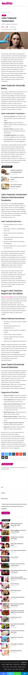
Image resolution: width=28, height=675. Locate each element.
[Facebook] (2, 454)
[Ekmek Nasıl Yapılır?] (5, 592)
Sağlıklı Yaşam (9, 664)
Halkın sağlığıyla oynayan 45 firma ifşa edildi (18, 531)
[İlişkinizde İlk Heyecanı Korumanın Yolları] (5, 526)
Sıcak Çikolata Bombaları (17, 597)
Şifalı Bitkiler (23, 664)
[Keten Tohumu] (5, 559)
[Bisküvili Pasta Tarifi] (5, 619)
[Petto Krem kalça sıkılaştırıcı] (5, 552)
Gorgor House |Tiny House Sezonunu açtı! (18, 564)
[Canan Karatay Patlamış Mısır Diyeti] (5, 633)
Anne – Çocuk (6, 666)
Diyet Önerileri (13, 666)
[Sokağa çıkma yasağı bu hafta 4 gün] (5, 539)
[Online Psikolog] (5, 586)
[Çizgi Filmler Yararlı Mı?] (5, 639)
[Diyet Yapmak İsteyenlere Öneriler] (5, 626)
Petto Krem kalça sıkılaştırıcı (18, 550)
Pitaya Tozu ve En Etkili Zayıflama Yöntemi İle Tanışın (19, 577)
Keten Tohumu (14, 557)
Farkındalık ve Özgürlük (17, 644)
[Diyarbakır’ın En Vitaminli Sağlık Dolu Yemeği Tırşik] (5, 612)
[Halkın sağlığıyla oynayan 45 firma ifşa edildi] (5, 532)
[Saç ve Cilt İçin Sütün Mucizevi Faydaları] (5, 186)
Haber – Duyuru (7, 669)
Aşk (13, 669)
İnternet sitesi (4, 498)
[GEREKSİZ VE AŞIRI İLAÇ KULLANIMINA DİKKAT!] (5, 172)
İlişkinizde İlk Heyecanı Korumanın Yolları (17, 524)
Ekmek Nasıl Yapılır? (16, 590)
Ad (2, 487)
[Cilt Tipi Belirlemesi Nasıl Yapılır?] (5, 179)
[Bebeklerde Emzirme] (5, 653)
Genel (9, 12)
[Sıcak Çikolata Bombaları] (5, 599)
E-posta (3, 492)
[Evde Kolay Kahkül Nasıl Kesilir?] (5, 546)
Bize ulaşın (21, 669)
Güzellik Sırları (16, 664)
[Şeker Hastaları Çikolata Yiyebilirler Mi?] (5, 606)
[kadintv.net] (7, 3)
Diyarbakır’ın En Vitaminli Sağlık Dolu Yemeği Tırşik (17, 611)
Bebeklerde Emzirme (16, 650)
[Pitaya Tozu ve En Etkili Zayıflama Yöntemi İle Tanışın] (5, 579)
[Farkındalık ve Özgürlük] (5, 646)
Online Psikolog (15, 584)
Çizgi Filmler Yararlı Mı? (17, 637)
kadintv (5, 27)
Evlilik (16, 669)
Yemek (3, 664)
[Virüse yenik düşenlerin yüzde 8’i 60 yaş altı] (5, 572)
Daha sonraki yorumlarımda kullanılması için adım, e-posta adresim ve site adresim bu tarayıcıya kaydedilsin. (14, 506)
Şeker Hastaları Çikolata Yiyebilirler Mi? (17, 604)
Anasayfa (4, 12)
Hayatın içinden (21, 666)
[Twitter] (6, 454)
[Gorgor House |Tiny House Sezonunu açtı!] (5, 566)
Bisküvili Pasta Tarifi (16, 617)
